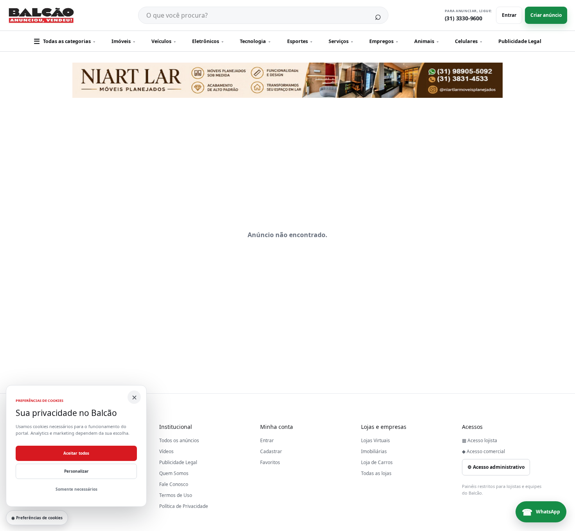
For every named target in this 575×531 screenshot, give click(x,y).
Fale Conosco (173, 484)
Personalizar (76, 471)
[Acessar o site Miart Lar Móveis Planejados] (287, 80)
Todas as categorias (65, 41)
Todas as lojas (376, 473)
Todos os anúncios (179, 440)
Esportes (300, 41)
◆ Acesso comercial (483, 451)
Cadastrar (271, 451)
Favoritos (270, 462)
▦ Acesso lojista (479, 440)
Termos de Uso (175, 495)
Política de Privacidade (183, 506)
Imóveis (123, 41)
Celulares (469, 41)
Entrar (509, 15)
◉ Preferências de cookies (37, 517)
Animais (426, 41)
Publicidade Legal (519, 41)
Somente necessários (76, 489)
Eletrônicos (208, 41)
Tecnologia (255, 41)
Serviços (341, 41)
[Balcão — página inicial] (41, 15)
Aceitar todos (76, 453)
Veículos (163, 41)
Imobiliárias (374, 451)
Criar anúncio (546, 15)
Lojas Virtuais (375, 440)
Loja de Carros (377, 462)
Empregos (384, 41)
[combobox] (253, 15)
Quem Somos (174, 473)
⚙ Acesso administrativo (496, 467)
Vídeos (166, 451)
